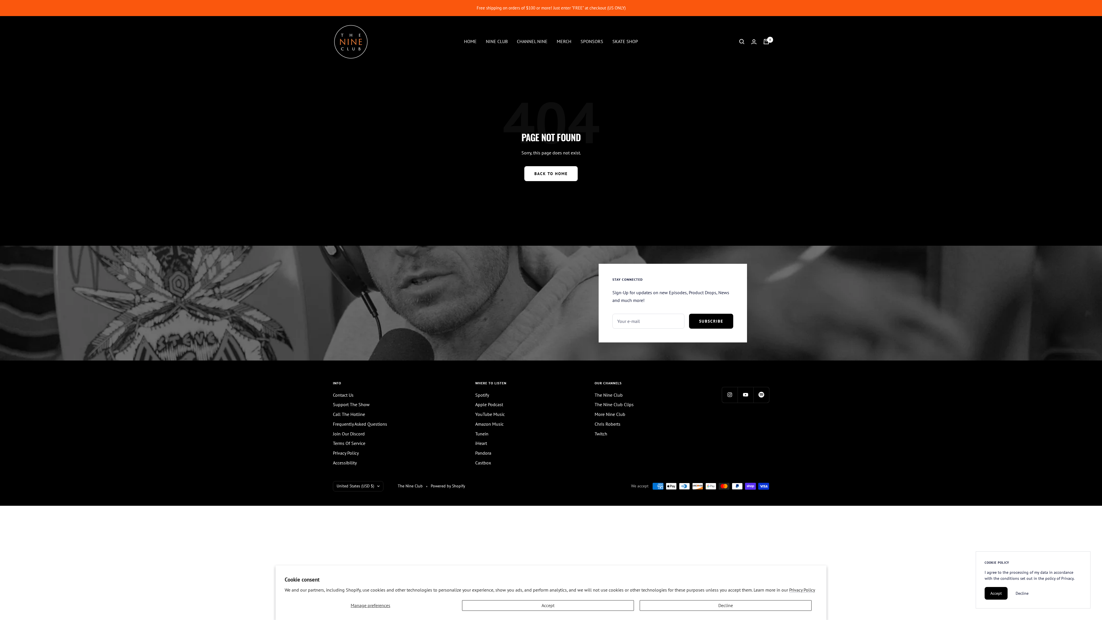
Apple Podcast (489, 404)
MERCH (564, 41)
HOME (470, 41)
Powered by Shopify (448, 486)
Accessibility (345, 463)
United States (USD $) (355, 486)
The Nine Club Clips (614, 404)
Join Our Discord (349, 434)
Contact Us (343, 395)
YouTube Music (490, 414)
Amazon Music (489, 424)
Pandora (483, 453)
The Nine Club (609, 395)
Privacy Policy (802, 590)
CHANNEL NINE (532, 41)
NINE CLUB (497, 41)
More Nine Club (610, 414)
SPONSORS (592, 41)
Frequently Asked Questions (360, 424)
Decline (725, 605)
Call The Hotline (349, 414)
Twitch (601, 434)
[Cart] (766, 41)
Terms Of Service (349, 443)
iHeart (481, 443)
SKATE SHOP (625, 41)
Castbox (483, 463)
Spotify (482, 395)
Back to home (551, 173)
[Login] (753, 41)
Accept (548, 605)
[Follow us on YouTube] (745, 395)
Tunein (481, 434)
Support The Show (351, 404)
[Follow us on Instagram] (730, 395)
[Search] (741, 41)
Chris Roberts (607, 424)
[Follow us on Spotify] (761, 395)
